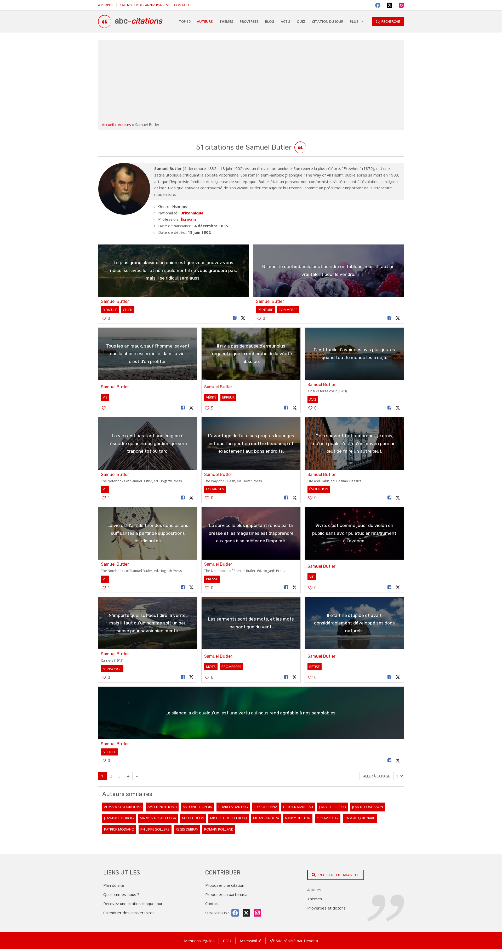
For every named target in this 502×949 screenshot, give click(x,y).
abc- (138, 20)
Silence (109, 751)
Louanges (215, 489)
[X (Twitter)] (389, 5)
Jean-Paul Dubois (119, 818)
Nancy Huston (298, 818)
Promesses (231, 666)
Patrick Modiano (119, 829)
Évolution (318, 489)
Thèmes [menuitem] (226, 21)
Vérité (211, 397)
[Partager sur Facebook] (234, 318)
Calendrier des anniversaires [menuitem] (144, 5)
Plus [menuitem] (354, 21)
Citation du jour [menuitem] (327, 21)
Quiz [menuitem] (301, 21)
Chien (128, 309)
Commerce (288, 309)
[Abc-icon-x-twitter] (246, 913)
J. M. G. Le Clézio (332, 806)
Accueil (108, 124)
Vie (105, 397)
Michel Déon (193, 818)
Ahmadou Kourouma (122, 806)
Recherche (390, 21)
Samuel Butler (115, 301)
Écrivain (188, 219)
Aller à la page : (377, 776)
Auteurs (124, 124)
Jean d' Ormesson (367, 806)
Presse (212, 579)
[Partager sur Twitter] (243, 318)
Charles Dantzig (233, 806)
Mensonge (112, 668)
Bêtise (314, 666)
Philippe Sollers (155, 829)
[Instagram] (401, 5)
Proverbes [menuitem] (249, 21)
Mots (211, 666)
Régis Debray (187, 829)
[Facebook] (377, 5)
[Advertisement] (251, 82)
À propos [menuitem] (105, 5)
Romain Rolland (218, 829)
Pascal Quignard (360, 818)
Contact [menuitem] (182, 5)
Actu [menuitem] (285, 21)
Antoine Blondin (197, 806)
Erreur (228, 397)
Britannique (191, 212)
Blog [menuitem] (269, 21)
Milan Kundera (266, 818)
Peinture (265, 309)
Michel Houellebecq (228, 818)
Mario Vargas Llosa (158, 818)
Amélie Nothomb (162, 806)
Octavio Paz (328, 818)
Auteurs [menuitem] (205, 21)
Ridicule (110, 309)
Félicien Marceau (298, 806)
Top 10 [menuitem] (184, 21)
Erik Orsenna (265, 806)
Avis (312, 399)
